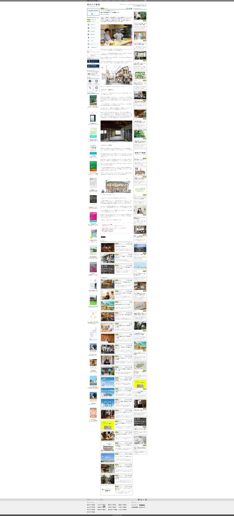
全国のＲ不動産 (92, 0)
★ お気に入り (144, 5)
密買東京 (101, 0)
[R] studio (107, 0)
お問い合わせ (144, 4)
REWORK (126, 0)
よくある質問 (129, 4)
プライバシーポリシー (95, 499)
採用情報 (139, 4)
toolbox (113, 0)
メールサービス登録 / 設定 (136, 5)
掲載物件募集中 (134, 4)
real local (120, 0)
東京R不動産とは (123, 4)
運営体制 (88, 499)
